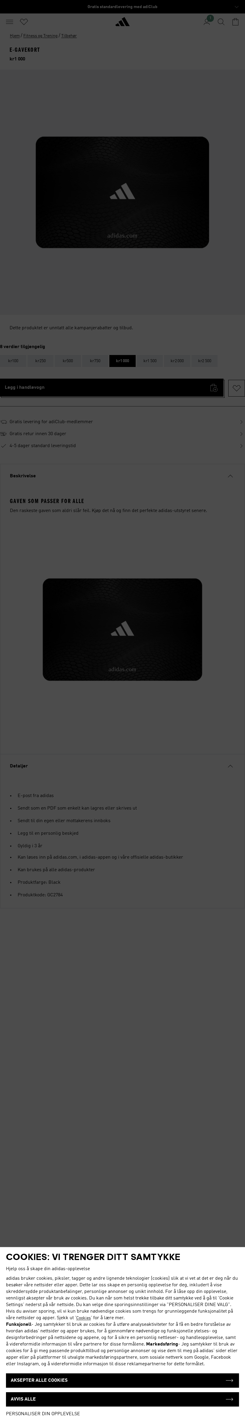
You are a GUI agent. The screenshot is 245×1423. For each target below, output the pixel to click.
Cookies (83, 1318)
